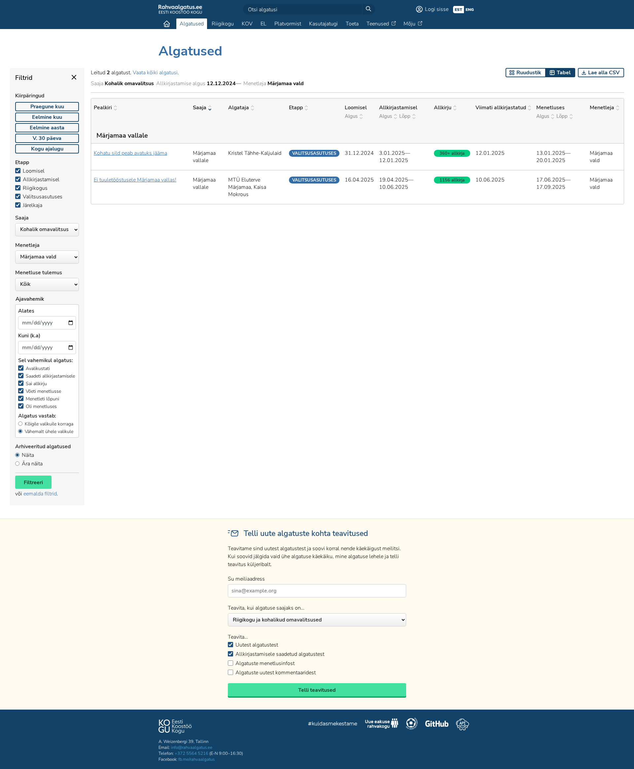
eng (470, 9)
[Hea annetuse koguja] (412, 724)
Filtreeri (33, 482)
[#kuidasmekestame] (333, 725)
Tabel (564, 72)
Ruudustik (528, 72)
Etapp (296, 107)
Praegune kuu (47, 106)
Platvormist (287, 23)
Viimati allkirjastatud (501, 107)
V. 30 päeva (47, 138)
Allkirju (442, 107)
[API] (462, 724)
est (458, 9)
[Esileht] (166, 23)
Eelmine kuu (47, 117)
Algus (351, 116)
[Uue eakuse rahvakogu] (381, 724)
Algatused (192, 23)
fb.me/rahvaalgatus (196, 759)
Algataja (238, 107)
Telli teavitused (317, 690)
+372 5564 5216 (191, 753)
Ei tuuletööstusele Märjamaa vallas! (135, 180)
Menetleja (602, 107)
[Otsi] (368, 9)
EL (263, 23)
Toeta (352, 23)
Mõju (409, 23)
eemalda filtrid (40, 493)
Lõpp (404, 116)
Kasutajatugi (323, 23)
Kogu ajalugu (47, 148)
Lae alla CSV (603, 72)
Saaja (199, 107)
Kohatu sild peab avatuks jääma (130, 153)
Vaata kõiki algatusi (155, 72)
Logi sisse (436, 9)
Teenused (378, 23)
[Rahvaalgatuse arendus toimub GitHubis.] (436, 724)
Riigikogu (223, 23)
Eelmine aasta (47, 127)
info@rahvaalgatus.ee (191, 748)
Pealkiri (103, 107)
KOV (247, 23)
